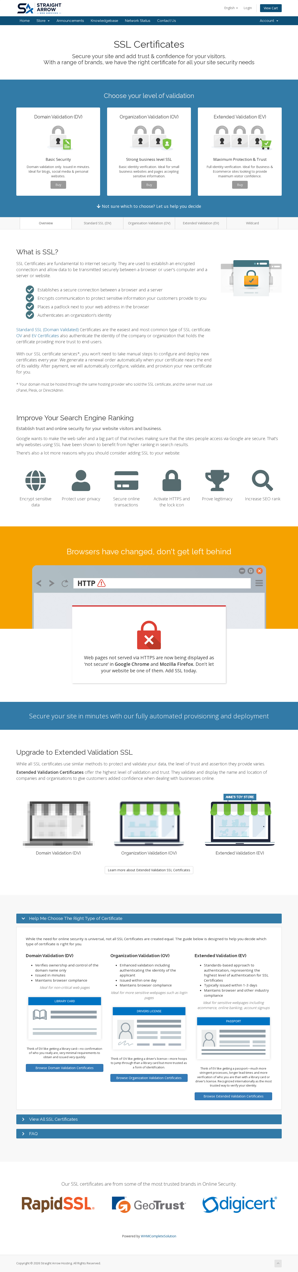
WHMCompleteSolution (158, 1236)
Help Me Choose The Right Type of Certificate (75, 918)
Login (248, 8)
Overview (46, 223)
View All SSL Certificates (53, 1119)
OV (19, 335)
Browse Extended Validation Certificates (233, 1096)
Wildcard (252, 223)
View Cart (271, 8)
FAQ (33, 1133)
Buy (58, 184)
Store (42, 21)
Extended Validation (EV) (201, 223)
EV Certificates (45, 335)
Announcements (70, 21)
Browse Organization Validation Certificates (149, 1078)
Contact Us (166, 21)
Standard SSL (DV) (97, 223)
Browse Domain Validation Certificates (64, 1068)
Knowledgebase (104, 21)
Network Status (137, 21)
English (230, 8)
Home (25, 21)
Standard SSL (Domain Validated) (47, 329)
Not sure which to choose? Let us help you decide (151, 206)
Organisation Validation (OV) (149, 223)
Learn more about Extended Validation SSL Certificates (149, 870)
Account (268, 21)
